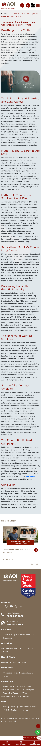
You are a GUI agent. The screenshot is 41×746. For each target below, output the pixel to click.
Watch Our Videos (10, 693)
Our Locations (27, 648)
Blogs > (11, 14)
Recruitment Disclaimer (28, 707)
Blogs (14, 662)
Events (23, 662)
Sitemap (24, 710)
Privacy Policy (9, 707)
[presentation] (32, 565)
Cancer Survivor (9, 696)
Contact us (7, 673)
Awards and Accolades (25, 635)
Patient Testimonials (11, 690)
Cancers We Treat (10, 648)
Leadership (7, 638)
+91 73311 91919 (15, 624)
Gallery (6, 652)
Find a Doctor (8, 686)
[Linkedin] (21, 606)
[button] (37, 5)
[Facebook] (2, 606)
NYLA (24, 693)
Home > (4, 14)
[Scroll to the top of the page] (38, 726)
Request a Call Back (30, 738)
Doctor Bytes (28, 690)
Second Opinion (25, 686)
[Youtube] (11, 606)
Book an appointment (24, 673)
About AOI (7, 635)
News (5, 662)
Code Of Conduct (10, 710)
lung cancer (30, 476)
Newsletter (24, 696)
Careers (6, 676)
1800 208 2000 (15, 616)
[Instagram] (6, 606)
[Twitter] (16, 606)
